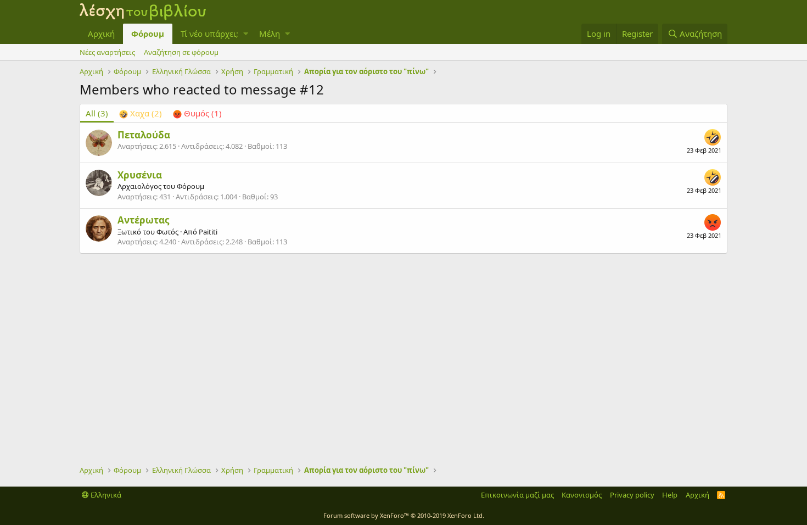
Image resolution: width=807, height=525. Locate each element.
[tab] (140, 113)
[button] (245, 34)
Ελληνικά (105, 495)
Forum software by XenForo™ (403, 515)
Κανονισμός (582, 495)
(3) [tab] (97, 113)
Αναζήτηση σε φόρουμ (181, 52)
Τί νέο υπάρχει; (209, 33)
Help (669, 495)
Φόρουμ (147, 33)
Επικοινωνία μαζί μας (517, 495)
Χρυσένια (139, 175)
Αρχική (101, 33)
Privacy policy (632, 495)
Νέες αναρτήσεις (107, 52)
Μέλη (269, 33)
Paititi (208, 232)
